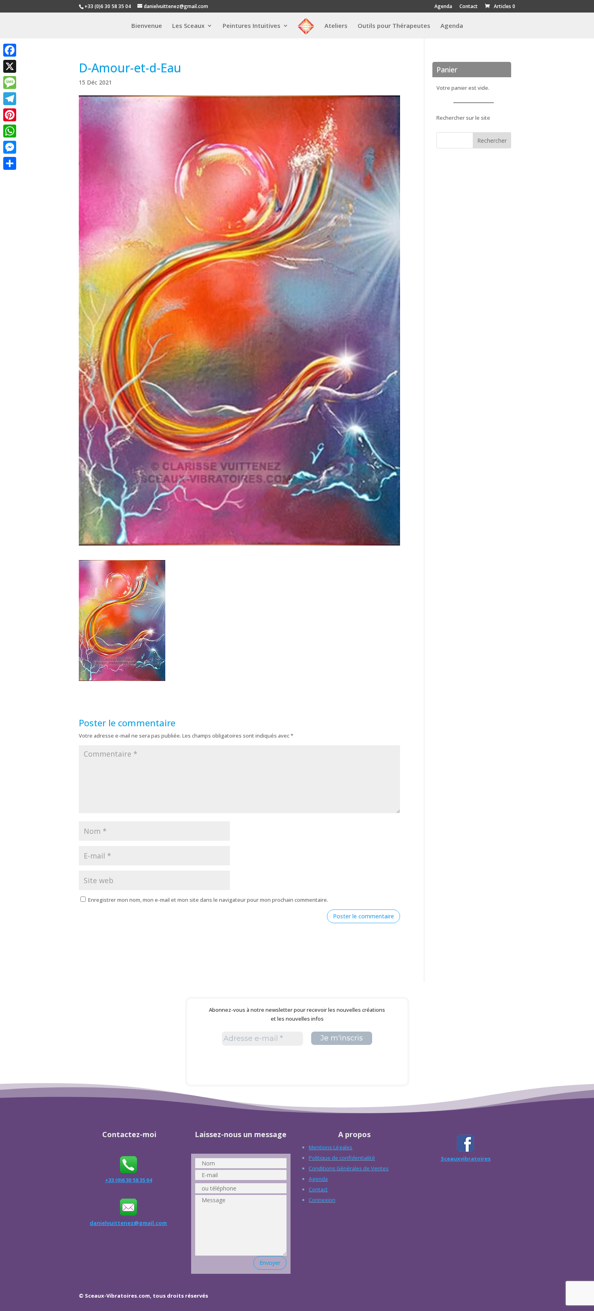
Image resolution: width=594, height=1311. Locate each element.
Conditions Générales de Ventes (349, 1168)
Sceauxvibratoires (466, 1158)
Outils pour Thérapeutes (394, 26)
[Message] (10, 82)
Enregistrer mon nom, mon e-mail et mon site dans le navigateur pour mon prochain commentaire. (208, 899)
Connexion (322, 1199)
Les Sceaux (188, 26)
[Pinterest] (10, 115)
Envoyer (269, 1263)
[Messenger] (10, 147)
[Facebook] (10, 50)
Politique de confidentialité (342, 1157)
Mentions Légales (330, 1147)
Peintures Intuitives (251, 26)
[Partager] (10, 163)
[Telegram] (10, 99)
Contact (468, 7)
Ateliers (336, 26)
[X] (10, 66)
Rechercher (492, 140)
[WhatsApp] (10, 131)
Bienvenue (146, 26)
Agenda (443, 7)
